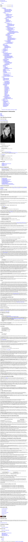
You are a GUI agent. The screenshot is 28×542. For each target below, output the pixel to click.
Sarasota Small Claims (8, 17)
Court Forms (4, 102)
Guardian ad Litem (5, 99)
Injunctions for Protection (10, 28)
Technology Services (5, 96)
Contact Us (4, 51)
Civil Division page (4, 339)
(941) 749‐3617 (3, 154)
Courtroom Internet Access (8, 97)
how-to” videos (8, 349)
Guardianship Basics (8, 41)
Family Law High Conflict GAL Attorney (8, 98)
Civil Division (6, 92)
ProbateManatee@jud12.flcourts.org (13, 152)
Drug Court (4, 65)
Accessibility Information (5, 508)
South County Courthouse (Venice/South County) (5, 534)
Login (1, 4)
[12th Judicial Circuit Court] (3, 1)
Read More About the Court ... (3, 522)
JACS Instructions (7, 81)
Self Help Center (5, 84)
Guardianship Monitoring (9, 42)
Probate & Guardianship (7, 40)
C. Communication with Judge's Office (6, 179)
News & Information (5, 49)
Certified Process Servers (6, 78)
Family (5, 22)
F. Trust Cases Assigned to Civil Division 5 (7, 181)
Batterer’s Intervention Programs (11, 27)
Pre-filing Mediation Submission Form (9, 57)
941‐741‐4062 (11, 211)
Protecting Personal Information (11, 39)
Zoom (4, 206)
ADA (4, 77)
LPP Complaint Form (7, 83)
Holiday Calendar (5, 44)
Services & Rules (7, 86)
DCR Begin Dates (7, 63)
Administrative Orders (5, 100)
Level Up (6, 58)
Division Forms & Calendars (6, 103)
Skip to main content (2, 0)
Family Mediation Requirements (8, 68)
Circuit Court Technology (6, 54)
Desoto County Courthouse (8, 9)
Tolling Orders (5, 106)
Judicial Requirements (4, 164)
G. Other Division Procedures (5, 182)
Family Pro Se (6, 90)
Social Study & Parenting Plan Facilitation (14, 32)
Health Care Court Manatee (6, 75)
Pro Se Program (5, 71)
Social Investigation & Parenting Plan (13, 31)
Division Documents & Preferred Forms (6, 163)
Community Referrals (7, 88)
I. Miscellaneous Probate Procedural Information (7, 183)
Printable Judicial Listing (7, 46)
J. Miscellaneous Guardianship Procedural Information (8, 184)
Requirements (6, 120)
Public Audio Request (7, 64)
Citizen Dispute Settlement (9, 14)
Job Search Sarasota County (11, 25)
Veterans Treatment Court (9, 21)
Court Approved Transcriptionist (8, 62)
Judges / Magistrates (5, 45)
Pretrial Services (5, 72)
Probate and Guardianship (5, 168)
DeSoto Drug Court (5, 52)
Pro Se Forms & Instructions (9, 35)
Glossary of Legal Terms (6, 104)
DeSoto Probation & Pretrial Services (7, 53)
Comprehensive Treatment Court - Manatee (8, 76)
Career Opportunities (5, 50)
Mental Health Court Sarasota (6, 70)
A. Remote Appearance (4, 178)
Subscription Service (4, 513)
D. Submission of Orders (4, 180)
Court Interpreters (5, 60)
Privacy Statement (21, 541)
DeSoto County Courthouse (5, 527)
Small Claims (6, 93)
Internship (4, 69)
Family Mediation (8, 34)
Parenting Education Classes (11, 33)
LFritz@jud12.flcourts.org (16, 293)
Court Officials (6, 89)
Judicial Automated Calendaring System (21, 222)
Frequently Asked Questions (5, 512)
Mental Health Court (8, 20)
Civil (5, 13)
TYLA (4, 73)
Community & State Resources (11, 29)
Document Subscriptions (6, 79)
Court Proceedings (10, 37)
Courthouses (4, 8)
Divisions (4, 12)
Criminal (6, 18)
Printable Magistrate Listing (8, 47)
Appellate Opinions (5, 101)
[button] (9, 6)
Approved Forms (10, 36)
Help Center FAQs (7, 87)
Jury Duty (4, 48)
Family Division (6, 91)
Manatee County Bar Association (16, 187)
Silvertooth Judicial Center (8, 11)
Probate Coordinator (5, 252)
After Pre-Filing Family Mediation (9, 56)
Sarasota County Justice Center (8, 10)
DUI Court (7, 19)
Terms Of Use (17, 541)
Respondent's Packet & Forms (11, 24)
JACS (4, 80)
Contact (3, 120)
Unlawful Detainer (7, 94)
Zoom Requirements (4, 165)
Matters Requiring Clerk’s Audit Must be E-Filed (12, 316)
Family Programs (10, 30)
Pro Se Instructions (10, 23)
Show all (1, 120)
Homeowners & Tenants (10, 16)
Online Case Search (7, 95)
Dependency (7, 26)
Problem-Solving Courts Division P (9, 43)
